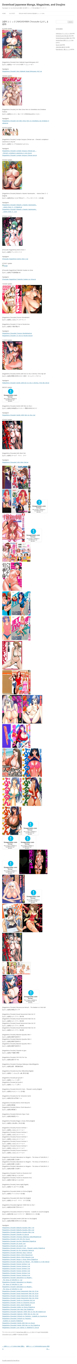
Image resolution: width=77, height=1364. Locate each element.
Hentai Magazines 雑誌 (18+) (64, 38)
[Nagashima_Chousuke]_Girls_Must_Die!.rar (15, 462)
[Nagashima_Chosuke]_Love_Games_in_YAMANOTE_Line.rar (20, 1327)
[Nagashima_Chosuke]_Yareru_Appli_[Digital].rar (16, 1305)
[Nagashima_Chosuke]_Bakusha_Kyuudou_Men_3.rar (18, 1232)
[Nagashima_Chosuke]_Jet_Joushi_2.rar (14, 1243)
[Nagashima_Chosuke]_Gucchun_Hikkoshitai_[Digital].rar (19, 1241)
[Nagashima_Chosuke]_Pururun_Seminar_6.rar (16, 1275)
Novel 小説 (59, 45)
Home (4, 13)
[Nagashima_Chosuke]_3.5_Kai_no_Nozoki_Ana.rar (17, 335)
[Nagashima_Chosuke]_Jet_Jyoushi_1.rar (14, 1246)
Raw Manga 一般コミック (63, 49)
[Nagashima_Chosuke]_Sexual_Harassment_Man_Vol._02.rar (20, 1293)
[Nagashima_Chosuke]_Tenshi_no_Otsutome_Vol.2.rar (18, 1302)
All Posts (12, 13)
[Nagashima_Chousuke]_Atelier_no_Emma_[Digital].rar (18, 1307)
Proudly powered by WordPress (10, 1360)
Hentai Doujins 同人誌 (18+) (63, 36)
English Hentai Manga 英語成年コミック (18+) (31, 13)
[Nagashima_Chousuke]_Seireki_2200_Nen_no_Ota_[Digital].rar (21, 1325)
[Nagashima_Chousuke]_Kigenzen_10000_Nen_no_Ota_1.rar (20, 1314)
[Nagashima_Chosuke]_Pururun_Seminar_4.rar (16, 1271)
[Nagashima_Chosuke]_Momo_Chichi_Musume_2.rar (18, 1257)
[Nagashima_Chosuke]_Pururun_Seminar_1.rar (16, 1264)
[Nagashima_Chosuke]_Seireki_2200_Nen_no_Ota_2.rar (18, 415)
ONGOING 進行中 (61, 47)
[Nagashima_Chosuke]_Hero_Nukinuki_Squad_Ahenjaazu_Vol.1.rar (22, 71)
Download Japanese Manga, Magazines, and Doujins (33, 4)
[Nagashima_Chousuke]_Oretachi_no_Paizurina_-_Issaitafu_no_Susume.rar (24, 1316)
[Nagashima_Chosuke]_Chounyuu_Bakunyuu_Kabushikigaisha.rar (21, 1237)
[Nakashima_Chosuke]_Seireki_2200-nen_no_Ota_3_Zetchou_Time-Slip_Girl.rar (25, 383)
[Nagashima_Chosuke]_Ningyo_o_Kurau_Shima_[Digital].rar (20, 1259)
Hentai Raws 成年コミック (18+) (25, 1332)
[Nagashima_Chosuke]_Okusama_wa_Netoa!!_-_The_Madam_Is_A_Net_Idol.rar (25, 1262)
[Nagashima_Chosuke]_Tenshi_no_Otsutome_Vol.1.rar (18, 1300)
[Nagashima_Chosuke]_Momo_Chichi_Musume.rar (17, 1255)
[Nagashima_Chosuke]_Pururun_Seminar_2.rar (16, 1266)
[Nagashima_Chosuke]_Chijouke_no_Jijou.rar (15, 1234)
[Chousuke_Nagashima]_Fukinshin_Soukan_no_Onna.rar (19, 279)
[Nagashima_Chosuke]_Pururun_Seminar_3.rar (16, 1268)
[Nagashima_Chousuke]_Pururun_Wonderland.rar (17, 333)
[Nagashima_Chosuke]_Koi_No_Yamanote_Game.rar (18, 1250)
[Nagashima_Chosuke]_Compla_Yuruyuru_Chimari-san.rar (19, 155)
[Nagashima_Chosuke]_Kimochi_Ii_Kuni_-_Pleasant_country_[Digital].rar (23, 1248)
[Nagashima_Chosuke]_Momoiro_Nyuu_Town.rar (17, 1252)
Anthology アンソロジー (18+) (64, 33)
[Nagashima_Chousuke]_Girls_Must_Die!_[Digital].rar (18, 1309)
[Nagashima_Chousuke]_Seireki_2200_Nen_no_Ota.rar (18, 1323)
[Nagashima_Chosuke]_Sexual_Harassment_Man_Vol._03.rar (20, 1296)
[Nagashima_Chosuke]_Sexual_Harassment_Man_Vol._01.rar (20, 1291)
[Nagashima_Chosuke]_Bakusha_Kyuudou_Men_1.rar (18, 1228)
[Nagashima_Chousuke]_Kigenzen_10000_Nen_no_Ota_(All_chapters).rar (24, 1312)
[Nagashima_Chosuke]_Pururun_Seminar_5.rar (16, 1273)
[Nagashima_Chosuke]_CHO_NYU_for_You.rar (16, 1239)
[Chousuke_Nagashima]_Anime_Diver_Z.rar (15, 259)
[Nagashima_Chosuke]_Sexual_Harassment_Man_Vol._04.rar (20, 1298)
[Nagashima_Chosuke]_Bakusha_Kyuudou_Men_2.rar (18, 1230)
